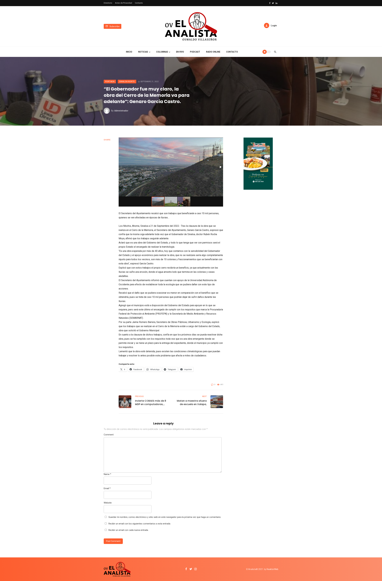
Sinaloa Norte (127, 82)
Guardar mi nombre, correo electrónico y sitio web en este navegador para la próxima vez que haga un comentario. (164, 517)
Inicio (129, 52)
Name (107, 474)
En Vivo (180, 52)
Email (107, 488)
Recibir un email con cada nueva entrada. (128, 530)
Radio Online (213, 52)
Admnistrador (121, 110)
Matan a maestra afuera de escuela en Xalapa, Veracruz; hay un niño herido (192, 402)
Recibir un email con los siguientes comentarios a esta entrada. (139, 523)
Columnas (162, 52)
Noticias (143, 52)
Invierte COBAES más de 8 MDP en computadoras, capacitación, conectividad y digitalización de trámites (150, 402)
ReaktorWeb (272, 569)
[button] (220, 140)
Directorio (108, 3)
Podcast (195, 52)
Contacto (139, 3)
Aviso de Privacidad (123, 3)
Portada (109, 82)
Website (108, 502)
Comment (109, 434)
